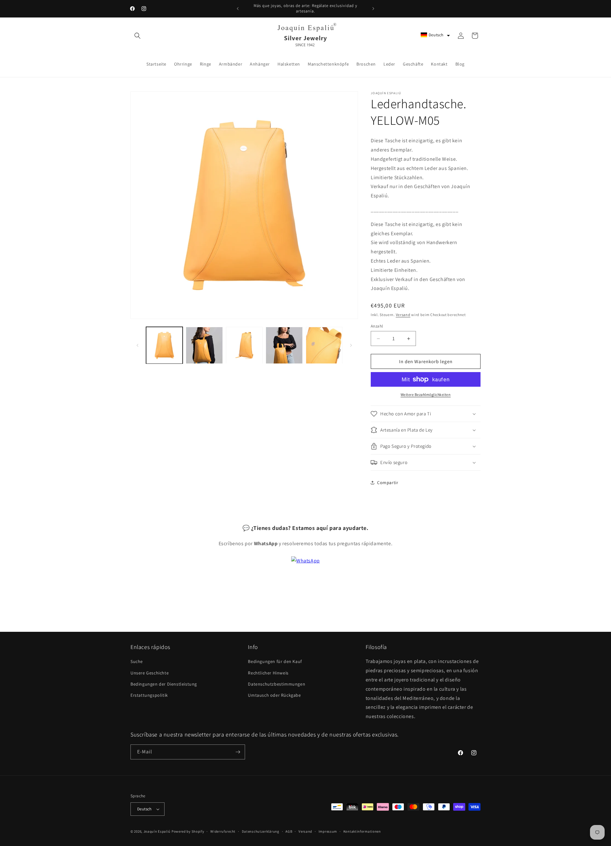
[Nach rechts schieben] (351, 345)
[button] (137, 36)
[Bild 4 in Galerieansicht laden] (284, 345)
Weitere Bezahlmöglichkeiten (426, 394)
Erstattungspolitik (149, 695)
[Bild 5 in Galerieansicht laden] (324, 345)
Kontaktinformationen (362, 831)
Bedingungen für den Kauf (275, 661)
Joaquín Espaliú (157, 831)
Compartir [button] (387, 482)
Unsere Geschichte (149, 673)
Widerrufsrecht (222, 831)
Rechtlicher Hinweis (268, 673)
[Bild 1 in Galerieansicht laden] (164, 345)
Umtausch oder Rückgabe (274, 695)
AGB (288, 831)
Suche (136, 661)
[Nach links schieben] (137, 345)
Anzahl (377, 326)
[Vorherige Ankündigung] (238, 9)
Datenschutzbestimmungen (276, 684)
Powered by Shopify (188, 831)
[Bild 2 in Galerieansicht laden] (204, 345)
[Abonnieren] (238, 751)
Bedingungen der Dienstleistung (163, 684)
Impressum (328, 831)
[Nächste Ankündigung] (373, 9)
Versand (403, 314)
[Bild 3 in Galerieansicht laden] (244, 345)
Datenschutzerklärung (260, 831)
